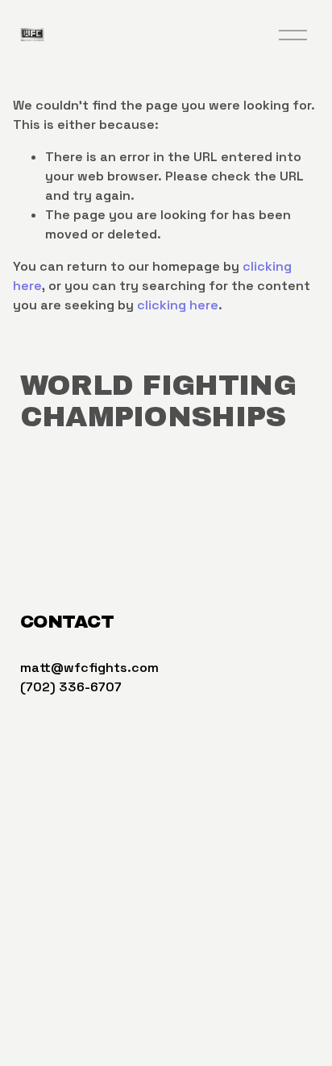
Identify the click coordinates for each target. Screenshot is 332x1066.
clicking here (177, 305)
